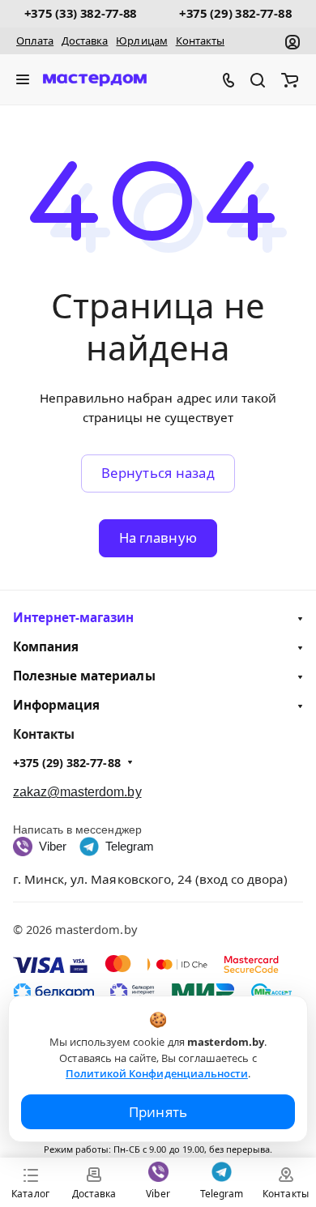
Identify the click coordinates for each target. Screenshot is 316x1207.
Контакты (200, 40)
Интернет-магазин (74, 617)
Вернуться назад (158, 472)
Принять (158, 1112)
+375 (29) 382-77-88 (235, 13)
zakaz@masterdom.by (77, 792)
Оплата (34, 40)
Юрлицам (141, 40)
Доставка (85, 40)
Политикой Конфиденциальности (157, 1073)
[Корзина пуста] (292, 79)
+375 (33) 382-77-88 (80, 13)
